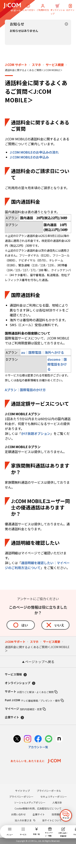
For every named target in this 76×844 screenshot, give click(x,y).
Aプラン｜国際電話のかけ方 (25, 389)
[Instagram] (27, 739)
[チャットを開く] (66, 815)
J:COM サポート (16, 65)
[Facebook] (38, 739)
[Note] (59, 739)
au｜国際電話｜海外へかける (42, 352)
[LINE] (48, 739)
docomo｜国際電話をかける (57, 364)
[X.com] (17, 739)
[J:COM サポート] (12, 7)
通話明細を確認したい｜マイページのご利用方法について (37, 565)
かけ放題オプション (35, 433)
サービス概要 (55, 65)
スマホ (36, 65)
